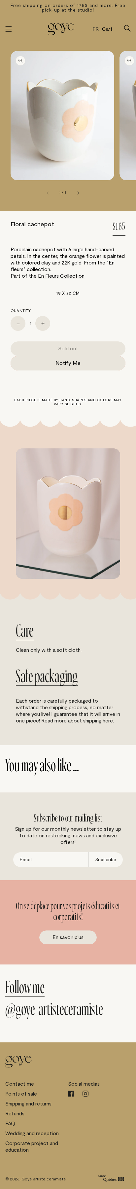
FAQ (10, 1123)
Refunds (14, 1113)
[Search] (127, 29)
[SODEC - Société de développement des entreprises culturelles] (111, 1179)
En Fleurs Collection (61, 276)
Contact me (19, 1084)
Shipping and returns (28, 1104)
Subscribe (105, 859)
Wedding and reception (32, 1133)
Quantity (21, 311)
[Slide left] (48, 193)
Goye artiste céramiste (43, 1179)
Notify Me (68, 363)
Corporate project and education (31, 1146)
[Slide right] (78, 193)
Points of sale (21, 1094)
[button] (8, 29)
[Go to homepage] (61, 29)
